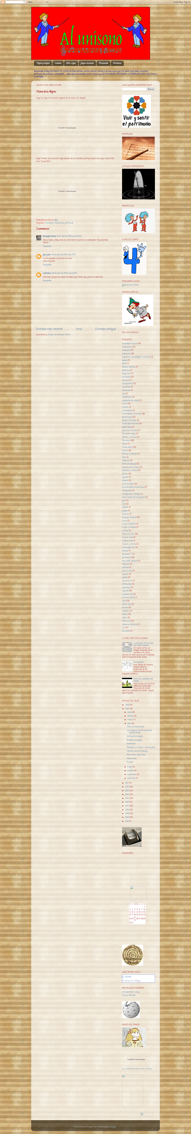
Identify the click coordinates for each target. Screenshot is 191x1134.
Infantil (125, 480)
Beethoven (131, 743)
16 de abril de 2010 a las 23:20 (69, 236)
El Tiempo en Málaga (131, 980)
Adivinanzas (127, 347)
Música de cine (128, 534)
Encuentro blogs (128, 433)
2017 (127, 805)
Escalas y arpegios (134, 740)
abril (129, 723)
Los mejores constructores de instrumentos (139, 731)
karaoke (125, 514)
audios (124, 360)
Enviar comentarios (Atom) (59, 334)
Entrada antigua (106, 329)
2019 (127, 813)
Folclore (125, 450)
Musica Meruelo (128, 995)
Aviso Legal (71, 63)
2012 (127, 787)
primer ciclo (127, 571)
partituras (69, 223)
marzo (130, 719)
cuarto (124, 403)
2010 (127, 708)
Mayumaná (131, 758)
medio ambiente (128, 524)
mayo (130, 767)
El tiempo (127, 977)
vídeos (124, 617)
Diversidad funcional (130, 423)
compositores (127, 383)
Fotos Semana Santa (135, 726)
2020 (127, 817)
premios (125, 567)
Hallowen (126, 460)
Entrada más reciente (49, 329)
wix (123, 627)
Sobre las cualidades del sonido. (143, 680)
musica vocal (127, 537)
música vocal (127, 540)
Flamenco (126, 440)
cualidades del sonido (130, 400)
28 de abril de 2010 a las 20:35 (64, 273)
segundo (125, 590)
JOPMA (125, 507)
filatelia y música (129, 437)
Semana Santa (128, 597)
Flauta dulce (59, 223)
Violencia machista (130, 624)
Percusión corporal (129, 560)
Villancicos (126, 621)
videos (124, 614)
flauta (124, 443)
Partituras (117, 63)
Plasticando (103, 63)
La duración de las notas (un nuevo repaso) (144, 644)
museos (125, 530)
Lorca (124, 520)
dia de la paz (127, 417)
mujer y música (129, 527)
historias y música (130, 470)
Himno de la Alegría (135, 736)
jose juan (47, 254)
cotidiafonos (127, 397)
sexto (124, 601)
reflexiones (126, 584)
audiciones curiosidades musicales (136, 357)
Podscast (125, 564)
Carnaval (125, 380)
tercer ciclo (126, 604)
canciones (49, 223)
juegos (125, 510)
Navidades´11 (127, 554)
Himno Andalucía (129, 464)
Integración (126, 490)
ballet (124, 363)
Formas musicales (129, 454)
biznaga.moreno (49, 236)
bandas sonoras (128, 367)
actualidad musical (129, 343)
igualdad (125, 477)
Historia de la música (131, 467)
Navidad (125, 550)
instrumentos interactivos (133, 487)
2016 (127, 802)
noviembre (132, 774)
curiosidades (127, 410)
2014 (127, 794)
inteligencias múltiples (131, 494)
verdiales (125, 611)
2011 (127, 783)
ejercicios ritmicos (129, 430)
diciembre (131, 778)
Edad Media (126, 427)
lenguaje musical (129, 517)
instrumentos (128, 484)
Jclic (124, 504)
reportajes (126, 587)
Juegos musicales (87, 63)
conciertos (126, 387)
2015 (127, 798)
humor (125, 473)
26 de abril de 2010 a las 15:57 (63, 254)
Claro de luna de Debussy (137, 751)
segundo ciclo (127, 594)
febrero (130, 716)
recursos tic (127, 580)
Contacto (58, 63)
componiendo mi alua (130, 992)
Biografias (126, 373)
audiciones (126, 353)
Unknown (47, 273)
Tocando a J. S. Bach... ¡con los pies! (141, 747)
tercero (125, 607)
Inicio (79, 329)
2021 (127, 821)
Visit (137, 1069)
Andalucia (126, 350)
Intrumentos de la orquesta (133, 497)
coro (123, 393)
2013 (127, 790)
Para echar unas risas (136, 754)
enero (130, 712)
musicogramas (128, 547)
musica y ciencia (129, 544)
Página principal (43, 63)
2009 (127, 705)
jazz (124, 500)
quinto (124, 577)
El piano (130, 762)
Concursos (126, 390)
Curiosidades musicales (132, 413)
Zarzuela (125, 631)
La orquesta (139, 662)
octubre (130, 770)
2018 (127, 809)
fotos (124, 457)
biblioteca (126, 370)
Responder (47, 246)
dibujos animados (129, 420)
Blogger (113, 1126)
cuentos (125, 407)
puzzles (125, 574)
